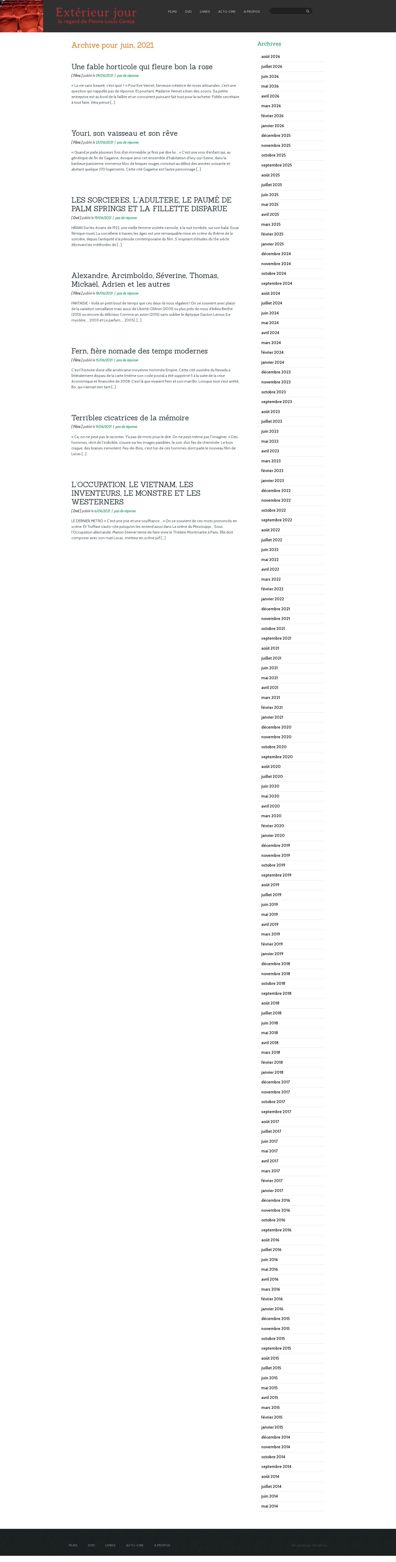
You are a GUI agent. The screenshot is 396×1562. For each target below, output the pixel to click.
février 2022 (272, 589)
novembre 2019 (275, 855)
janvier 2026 (272, 125)
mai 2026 (270, 86)
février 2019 (272, 944)
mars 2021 (270, 697)
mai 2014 (269, 1506)
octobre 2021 (273, 628)
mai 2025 (270, 204)
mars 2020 (271, 815)
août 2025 (270, 175)
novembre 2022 (276, 500)
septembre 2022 (276, 520)
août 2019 (270, 884)
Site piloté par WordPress (309, 1545)
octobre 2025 (273, 155)
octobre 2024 (273, 273)
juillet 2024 (271, 303)
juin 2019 (269, 904)
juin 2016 (269, 1259)
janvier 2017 (272, 1190)
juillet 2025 (271, 184)
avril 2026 (270, 96)
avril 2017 (269, 1161)
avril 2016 (270, 1279)
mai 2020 (270, 796)
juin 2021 (269, 668)
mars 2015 (270, 1407)
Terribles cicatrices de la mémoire (130, 417)
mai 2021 (269, 678)
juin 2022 (270, 549)
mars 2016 (270, 1289)
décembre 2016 (275, 1200)
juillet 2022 (271, 540)
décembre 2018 (275, 963)
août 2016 (270, 1240)
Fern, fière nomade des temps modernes (139, 350)
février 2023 (272, 470)
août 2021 (270, 648)
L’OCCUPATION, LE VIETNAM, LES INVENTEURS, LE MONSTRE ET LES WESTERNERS (135, 493)
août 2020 (271, 766)
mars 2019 (270, 934)
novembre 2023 (276, 382)
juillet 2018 (271, 1013)
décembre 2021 (275, 609)
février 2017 (272, 1180)
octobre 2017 (273, 1101)
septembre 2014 (276, 1466)
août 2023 (270, 411)
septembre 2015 (276, 1348)
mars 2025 (271, 224)
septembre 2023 (276, 401)
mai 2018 (269, 1032)
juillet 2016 (271, 1249)
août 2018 (270, 1003)
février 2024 (272, 352)
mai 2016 (269, 1269)
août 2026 (270, 56)
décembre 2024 (276, 253)
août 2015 (270, 1358)
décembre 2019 (275, 845)
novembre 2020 (276, 737)
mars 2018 (270, 1052)
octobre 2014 (273, 1456)
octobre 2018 (273, 983)
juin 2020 (270, 786)
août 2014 (270, 1476)
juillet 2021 (271, 658)
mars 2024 (271, 342)
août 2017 (270, 1121)
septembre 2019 (276, 875)
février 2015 (272, 1417)
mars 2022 (271, 579)
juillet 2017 (271, 1131)
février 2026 (272, 115)
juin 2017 (269, 1141)
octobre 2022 (273, 510)
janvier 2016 (272, 1309)
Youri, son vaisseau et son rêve (124, 133)
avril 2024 (270, 332)
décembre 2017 (275, 1082)
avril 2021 (269, 687)
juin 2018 (269, 1023)
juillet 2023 (271, 421)
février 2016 (272, 1299)
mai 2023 (270, 441)
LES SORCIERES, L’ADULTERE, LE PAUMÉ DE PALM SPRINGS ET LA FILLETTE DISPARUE (151, 204)
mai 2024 (270, 322)
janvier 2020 (273, 835)
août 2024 (270, 293)
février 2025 (272, 234)
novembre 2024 (276, 263)
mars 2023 (271, 461)
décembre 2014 (275, 1437)
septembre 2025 (276, 165)
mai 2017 (269, 1151)
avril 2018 (270, 1042)
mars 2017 (270, 1171)
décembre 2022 (276, 490)
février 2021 (272, 707)
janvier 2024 (272, 362)
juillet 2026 (271, 66)
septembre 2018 (276, 993)
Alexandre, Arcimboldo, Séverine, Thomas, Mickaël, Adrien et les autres (144, 280)
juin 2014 (269, 1496)
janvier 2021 (272, 717)
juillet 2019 (271, 894)
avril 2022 (270, 569)
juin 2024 (270, 313)
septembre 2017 (276, 1111)
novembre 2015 (275, 1328)
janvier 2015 (272, 1427)
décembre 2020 (276, 727)
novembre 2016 (275, 1210)
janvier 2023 (272, 480)
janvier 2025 (272, 244)
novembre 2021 (275, 618)
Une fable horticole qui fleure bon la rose (142, 66)
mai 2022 (270, 559)
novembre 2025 (276, 145)
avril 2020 (270, 806)
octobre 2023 (273, 392)
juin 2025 (270, 194)
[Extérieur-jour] (21, 31)
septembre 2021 (276, 638)
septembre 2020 (277, 756)
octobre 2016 (273, 1220)
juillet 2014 (271, 1486)
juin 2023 (270, 431)
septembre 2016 (276, 1230)
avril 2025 (270, 214)
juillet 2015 (271, 1368)
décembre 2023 (276, 372)
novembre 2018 (275, 973)
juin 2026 (270, 76)
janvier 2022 (272, 599)
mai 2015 (269, 1388)
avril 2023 (270, 451)
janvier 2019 (272, 953)
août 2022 (270, 530)
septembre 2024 (276, 283)
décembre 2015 (275, 1318)
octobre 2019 (273, 865)
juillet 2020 (272, 776)
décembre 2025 (276, 135)
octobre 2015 (273, 1338)
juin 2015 (269, 1378)
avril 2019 (270, 924)
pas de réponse (128, 75)
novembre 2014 (275, 1447)
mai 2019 (269, 914)
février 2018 (272, 1062)
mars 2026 (271, 105)
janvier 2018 (272, 1072)
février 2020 (272, 825)
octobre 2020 (274, 746)
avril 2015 (269, 1397)
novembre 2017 (275, 1092)
